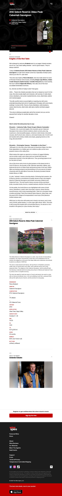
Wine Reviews (13, 443)
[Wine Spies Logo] (13, 432)
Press (11, 457)
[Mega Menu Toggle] (51, 3)
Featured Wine (14, 434)
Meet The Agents (15, 448)
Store (11, 436)
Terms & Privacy (14, 459)
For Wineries (13, 445)
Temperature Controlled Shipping (20, 462)
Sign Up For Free (31, 415)
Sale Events (13, 450)
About (11, 441)
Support (12, 455)
